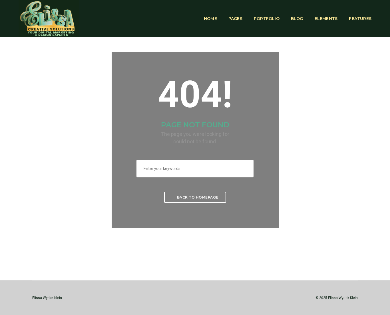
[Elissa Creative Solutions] (49, 18)
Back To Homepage (197, 197)
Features (360, 18)
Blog (297, 18)
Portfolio (267, 18)
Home (210, 18)
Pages (235, 18)
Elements (326, 18)
